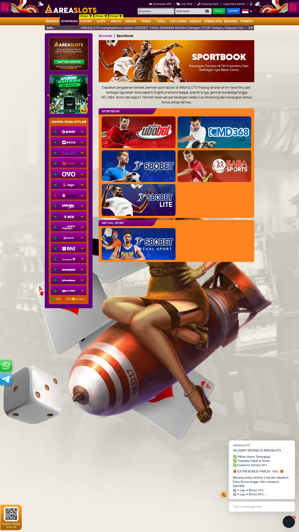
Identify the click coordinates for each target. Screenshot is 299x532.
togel (161, 21)
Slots (101, 21)
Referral (231, 21)
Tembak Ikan (213, 21)
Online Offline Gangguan (70, 299)
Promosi (246, 21)
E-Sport (86, 21)
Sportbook (69, 21)
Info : (51, 28)
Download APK (162, 4)
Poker (146, 21)
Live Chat (186, 4)
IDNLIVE (116, 21)
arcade (130, 21)
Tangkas (195, 21)
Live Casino (178, 21)
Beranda (52, 21)
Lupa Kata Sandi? (235, 4)
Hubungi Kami (209, 4)
